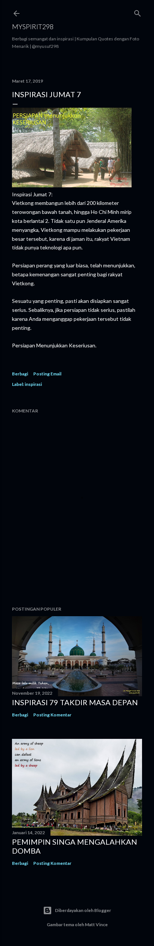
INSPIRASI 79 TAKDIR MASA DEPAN (75, 702)
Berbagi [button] (20, 374)
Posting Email (47, 374)
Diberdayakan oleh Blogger (83, 910)
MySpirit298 (32, 26)
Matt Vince (96, 924)
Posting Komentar (52, 715)
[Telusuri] (137, 11)
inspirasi (33, 384)
